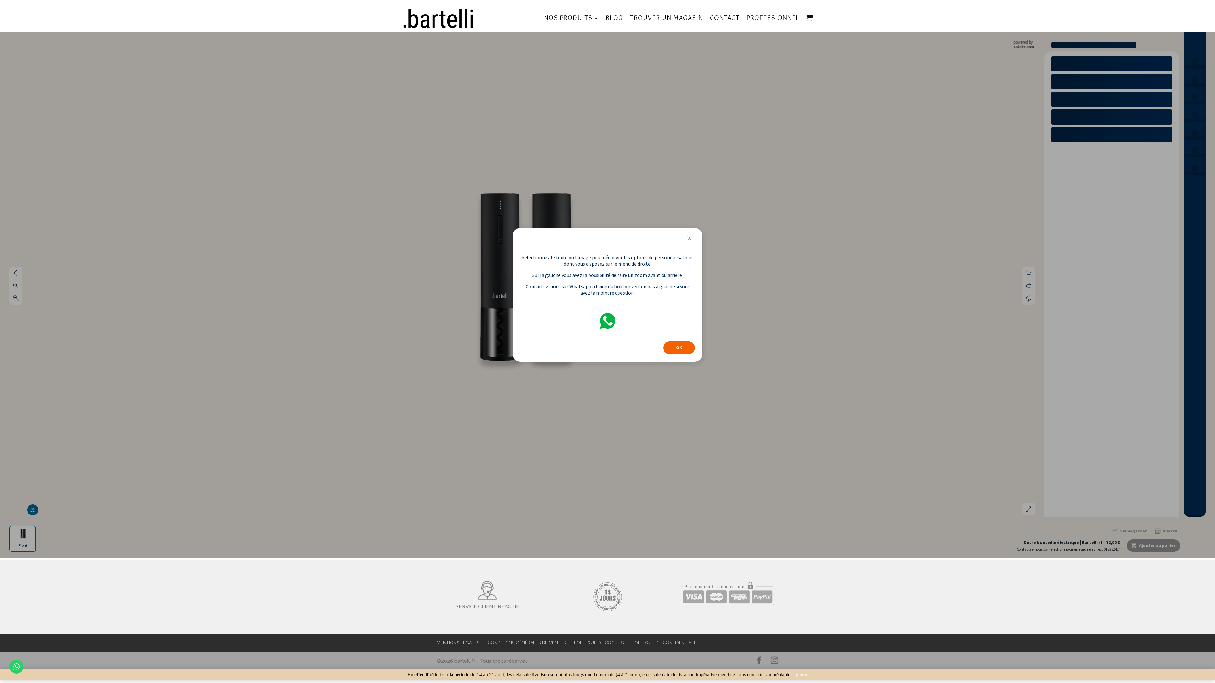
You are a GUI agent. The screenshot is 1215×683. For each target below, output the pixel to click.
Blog (614, 18)
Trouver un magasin (666, 18)
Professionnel (773, 18)
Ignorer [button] (800, 674)
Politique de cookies (599, 642)
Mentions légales (458, 642)
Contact (724, 18)
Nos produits (568, 18)
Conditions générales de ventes (527, 642)
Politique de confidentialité (666, 642)
